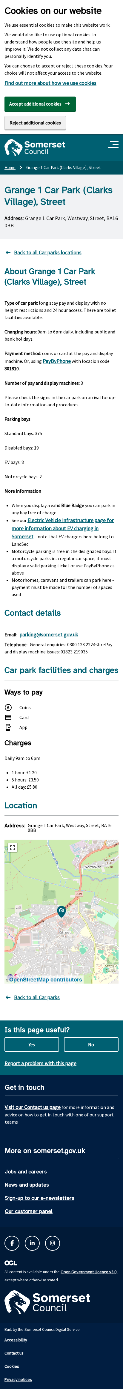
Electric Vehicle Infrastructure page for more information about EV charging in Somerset (63, 528)
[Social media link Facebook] (12, 1243)
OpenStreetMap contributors (45, 979)
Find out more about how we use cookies (50, 82)
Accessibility (15, 1340)
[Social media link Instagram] (52, 1243)
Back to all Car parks (37, 997)
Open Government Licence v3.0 (88, 1271)
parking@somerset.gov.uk (49, 634)
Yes (32, 1044)
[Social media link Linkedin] (32, 1243)
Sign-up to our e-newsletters (39, 1198)
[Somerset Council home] (34, 147)
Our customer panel (29, 1211)
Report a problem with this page (40, 1063)
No (91, 1044)
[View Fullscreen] (12, 847)
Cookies (11, 1366)
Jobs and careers (26, 1171)
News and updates (27, 1184)
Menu (114, 144)
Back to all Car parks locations (48, 252)
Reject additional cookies (35, 123)
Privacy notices (18, 1379)
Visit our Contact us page (33, 1107)
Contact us (14, 1353)
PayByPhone (57, 360)
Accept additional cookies (35, 104)
